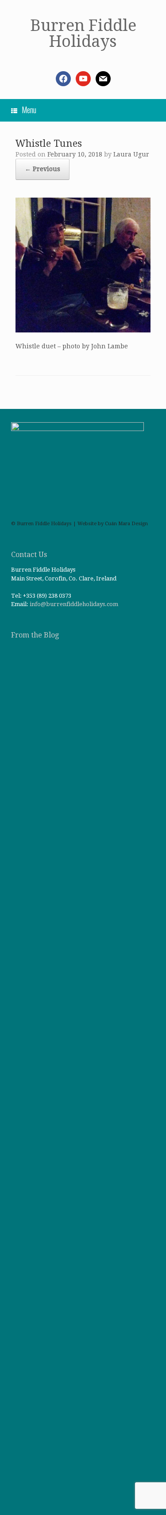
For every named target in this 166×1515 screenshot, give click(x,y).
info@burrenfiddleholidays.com (74, 604)
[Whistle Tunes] (83, 330)
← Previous (42, 168)
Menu (29, 109)
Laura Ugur (131, 154)
